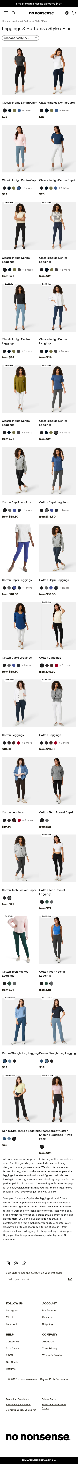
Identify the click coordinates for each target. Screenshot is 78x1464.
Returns (11, 1369)
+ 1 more (27, 110)
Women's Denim (52, 1355)
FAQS (9, 1355)
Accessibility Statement (18, 1404)
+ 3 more (27, 270)
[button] (39, 1460)
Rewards (47, 1317)
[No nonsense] (42, 13)
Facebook (12, 1324)
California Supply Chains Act (21, 1409)
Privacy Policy (49, 1399)
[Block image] (8, 1263)
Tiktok (10, 1317)
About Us (48, 1342)
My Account (49, 1310)
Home (5, 21)
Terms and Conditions (17, 1399)
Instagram (12, 1310)
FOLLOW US (14, 1303)
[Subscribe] (69, 1279)
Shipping (47, 1324)
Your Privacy (49, 1348)
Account (49, 1303)
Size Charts (13, 1348)
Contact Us (12, 1342)
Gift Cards (12, 1362)
